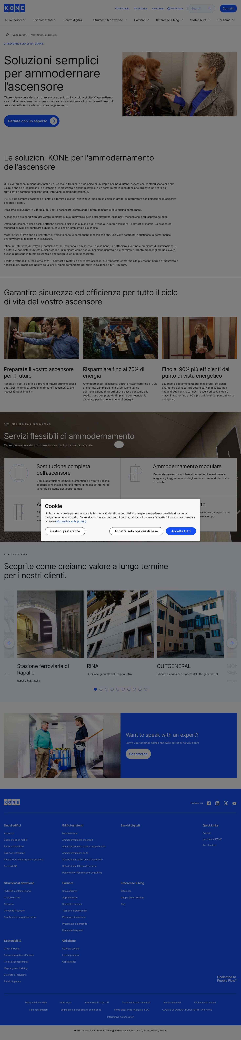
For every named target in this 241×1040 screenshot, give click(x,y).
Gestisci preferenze (65, 531)
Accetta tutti (181, 531)
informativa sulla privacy (71, 521)
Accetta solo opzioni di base (136, 531)
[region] (120, 520)
